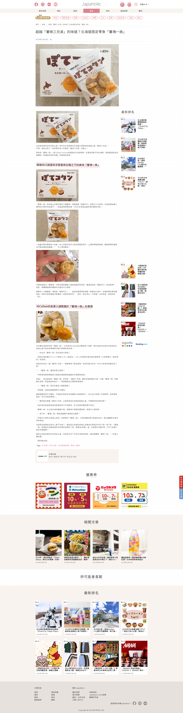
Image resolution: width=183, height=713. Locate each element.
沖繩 (94, 17)
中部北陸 (120, 17)
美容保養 (42, 11)
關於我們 (76, 692)
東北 (139, 17)
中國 (131, 17)
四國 (110, 17)
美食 (91, 11)
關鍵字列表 (93, 697)
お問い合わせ (77, 699)
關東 (76, 17)
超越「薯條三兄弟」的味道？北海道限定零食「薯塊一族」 (69, 24)
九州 (102, 17)
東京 (56, 17)
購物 (140, 11)
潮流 (59, 11)
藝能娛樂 (124, 11)
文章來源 (52, 454)
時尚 (108, 11)
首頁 (37, 24)
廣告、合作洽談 (78, 697)
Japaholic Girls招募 (97, 694)
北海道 (85, 17)
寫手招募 (76, 694)
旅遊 (75, 11)
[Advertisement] (135, 76)
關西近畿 (65, 17)
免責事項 (93, 692)
